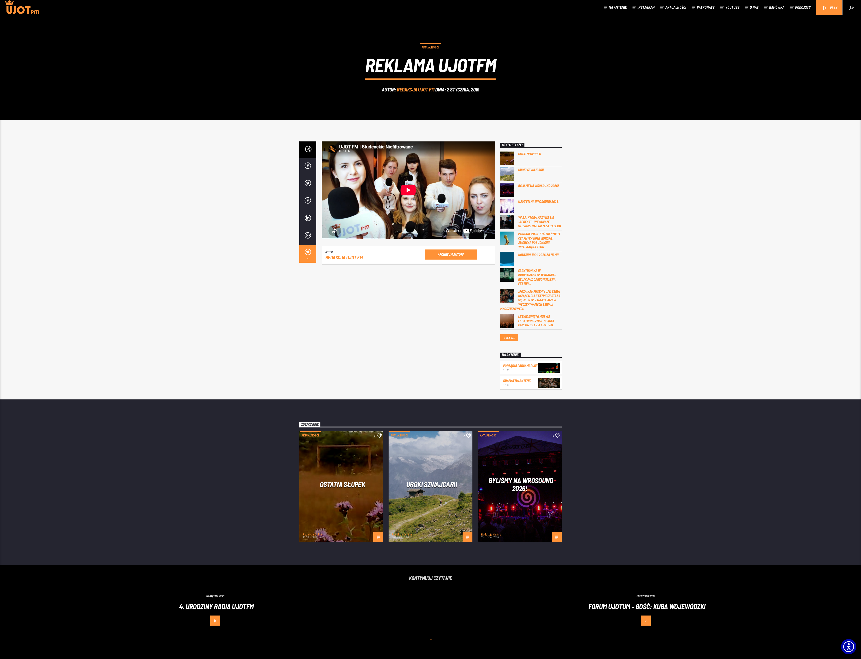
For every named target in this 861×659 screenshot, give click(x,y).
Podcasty (803, 7)
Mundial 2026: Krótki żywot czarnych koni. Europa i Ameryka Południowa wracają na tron (539, 240)
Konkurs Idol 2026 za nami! (538, 254)
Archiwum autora (451, 254)
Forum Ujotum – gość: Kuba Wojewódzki (647, 606)
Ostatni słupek (529, 154)
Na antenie (618, 7)
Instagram (645, 7)
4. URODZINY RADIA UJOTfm (216, 606)
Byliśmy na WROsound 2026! (538, 185)
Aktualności (675, 7)
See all (510, 338)
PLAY (833, 7)
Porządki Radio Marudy (520, 365)
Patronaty (706, 7)
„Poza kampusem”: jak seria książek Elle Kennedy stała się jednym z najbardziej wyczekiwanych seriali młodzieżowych (530, 300)
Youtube (732, 7)
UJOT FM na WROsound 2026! (538, 201)
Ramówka (776, 7)
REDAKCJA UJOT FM (415, 89)
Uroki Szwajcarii (531, 169)
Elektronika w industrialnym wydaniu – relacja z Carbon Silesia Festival (537, 277)
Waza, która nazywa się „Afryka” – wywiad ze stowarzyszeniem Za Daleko (539, 221)
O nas (754, 7)
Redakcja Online (312, 534)
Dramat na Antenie (517, 380)
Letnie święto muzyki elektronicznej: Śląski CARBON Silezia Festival (536, 320)
